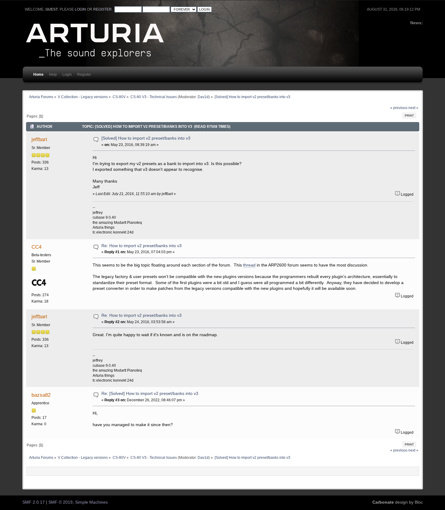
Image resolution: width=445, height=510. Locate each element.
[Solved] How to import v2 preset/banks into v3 (145, 138)
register (102, 9)
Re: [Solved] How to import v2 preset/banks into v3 (149, 393)
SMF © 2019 (60, 502)
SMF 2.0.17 (33, 502)
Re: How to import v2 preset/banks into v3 (141, 245)
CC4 (36, 247)
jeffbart (39, 139)
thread (249, 265)
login (80, 9)
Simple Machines (91, 502)
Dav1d (203, 97)
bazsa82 (41, 395)
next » (413, 108)
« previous (398, 108)
